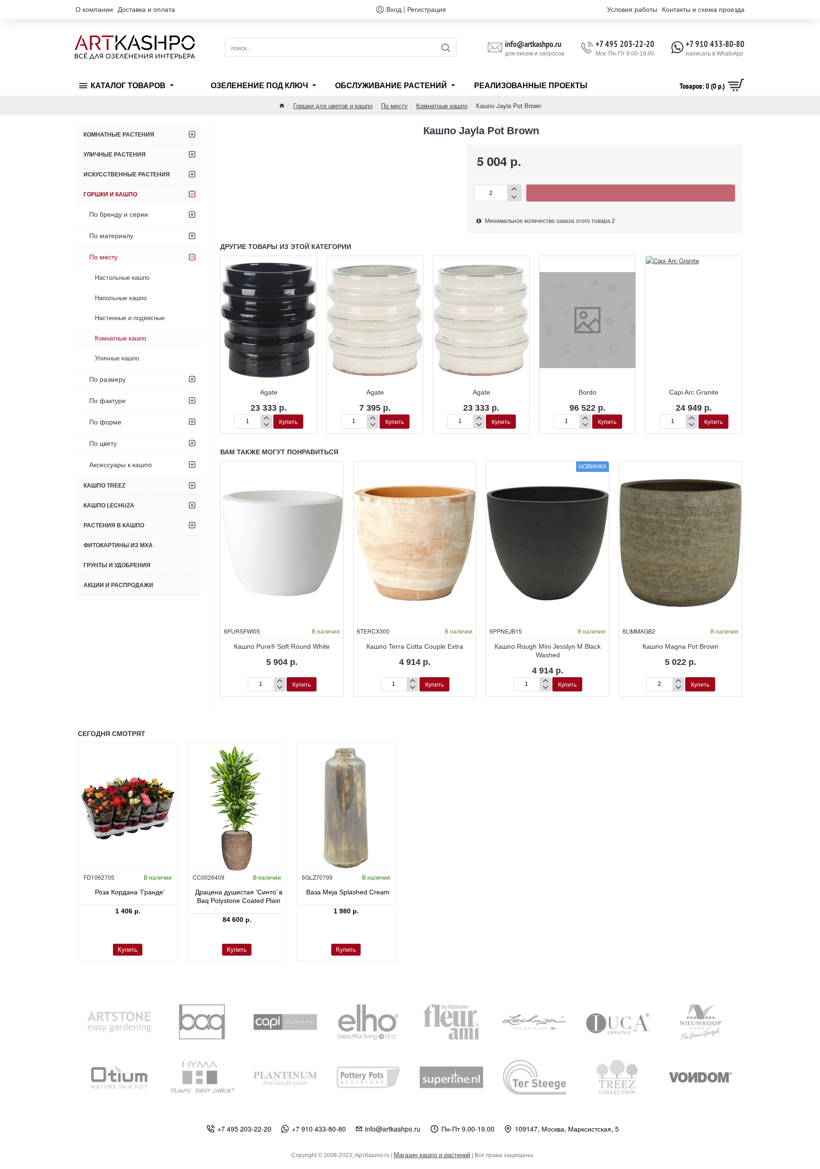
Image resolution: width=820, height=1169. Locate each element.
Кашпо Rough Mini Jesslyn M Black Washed (547, 651)
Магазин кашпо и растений (432, 1155)
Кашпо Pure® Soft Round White (282, 646)
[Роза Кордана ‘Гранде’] (128, 808)
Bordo (587, 392)
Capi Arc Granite (693, 392)
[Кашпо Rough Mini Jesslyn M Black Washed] (547, 543)
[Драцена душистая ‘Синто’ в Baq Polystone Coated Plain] (237, 808)
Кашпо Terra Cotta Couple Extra (414, 646)
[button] (630, 193)
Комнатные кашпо (441, 105)
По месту (394, 105)
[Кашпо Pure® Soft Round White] (282, 543)
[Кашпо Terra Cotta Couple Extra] (415, 543)
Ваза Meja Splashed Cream (348, 892)
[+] (514, 189)
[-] (514, 197)
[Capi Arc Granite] (694, 320)
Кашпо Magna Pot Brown (680, 646)
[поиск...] (445, 47)
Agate (269, 392)
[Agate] (269, 320)
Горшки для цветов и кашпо (333, 105)
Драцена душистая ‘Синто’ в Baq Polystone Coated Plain (238, 896)
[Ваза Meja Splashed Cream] (346, 808)
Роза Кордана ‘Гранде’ (130, 892)
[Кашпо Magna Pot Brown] (680, 543)
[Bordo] (587, 320)
